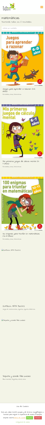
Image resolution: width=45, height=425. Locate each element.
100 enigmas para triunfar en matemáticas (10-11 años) (21, 235)
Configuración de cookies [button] (23, 422)
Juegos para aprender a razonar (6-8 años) (19, 90)
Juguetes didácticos (29, 309)
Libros (11, 94)
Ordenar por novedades (10, 28)
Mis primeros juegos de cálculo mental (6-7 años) (21, 162)
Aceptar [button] (29, 418)
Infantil (20, 379)
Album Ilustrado (7, 379)
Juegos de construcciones (10, 309)
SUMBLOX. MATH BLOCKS (14, 306)
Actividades (6, 94)
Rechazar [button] (38, 418)
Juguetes (20, 309)
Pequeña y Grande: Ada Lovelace (17, 376)
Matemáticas (17, 94)
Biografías (14, 379)
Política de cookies (20, 418)
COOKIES (14, 412)
